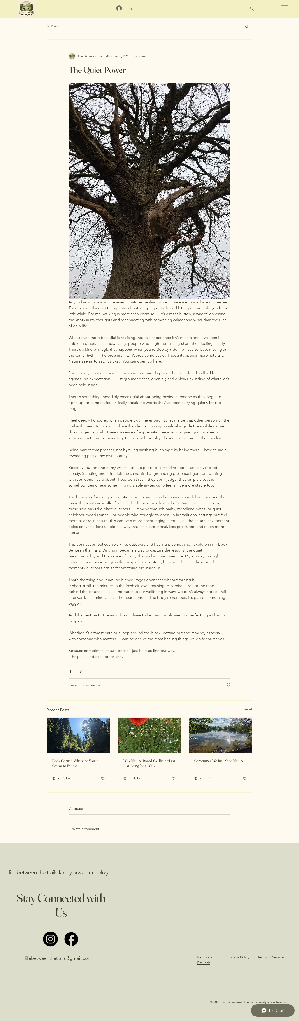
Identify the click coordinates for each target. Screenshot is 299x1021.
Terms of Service (270, 957)
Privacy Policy (238, 957)
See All (247, 709)
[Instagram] (50, 939)
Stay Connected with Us (60, 905)
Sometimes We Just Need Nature (219, 760)
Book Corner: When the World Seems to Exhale (75, 763)
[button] (247, 26)
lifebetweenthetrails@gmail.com (58, 958)
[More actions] (227, 56)
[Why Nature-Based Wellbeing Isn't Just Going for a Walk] (149, 735)
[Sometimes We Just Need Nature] (220, 735)
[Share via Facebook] (71, 671)
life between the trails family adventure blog (58, 872)
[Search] (252, 8)
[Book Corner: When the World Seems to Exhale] (78, 735)
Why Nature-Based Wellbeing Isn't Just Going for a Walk (149, 763)
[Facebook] (71, 939)
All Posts (52, 26)
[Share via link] (81, 671)
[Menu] (284, 6)
